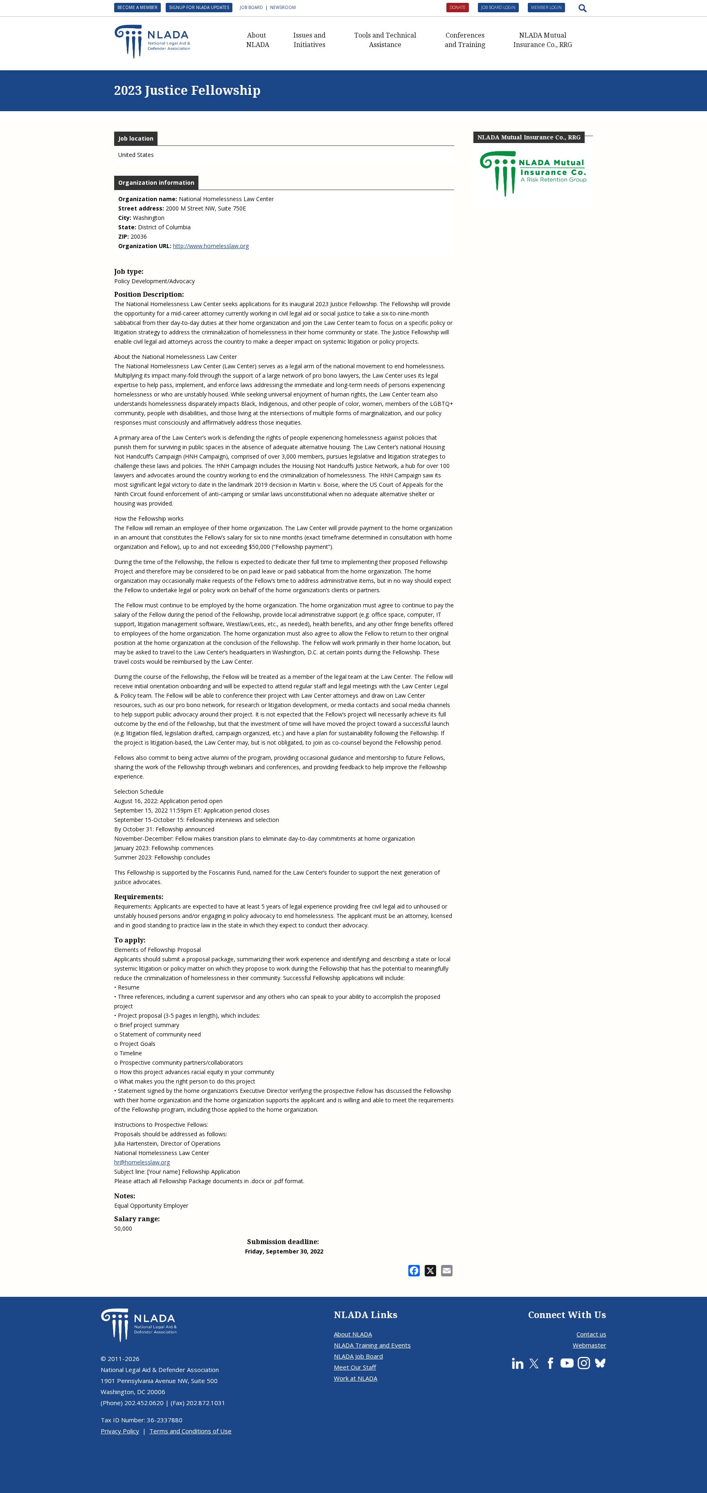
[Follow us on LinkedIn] (517, 1363)
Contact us (591, 1334)
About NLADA (257, 40)
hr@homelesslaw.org (142, 1162)
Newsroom (283, 7)
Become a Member (137, 7)
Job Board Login (498, 7)
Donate (458, 7)
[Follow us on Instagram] (584, 1363)
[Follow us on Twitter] (534, 1363)
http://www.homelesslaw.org (211, 246)
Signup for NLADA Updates (199, 7)
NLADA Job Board (358, 1356)
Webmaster (589, 1345)
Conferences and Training (465, 40)
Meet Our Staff (355, 1367)
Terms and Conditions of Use (190, 1431)
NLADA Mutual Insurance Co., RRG (542, 40)
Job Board (251, 7)
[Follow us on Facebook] (550, 1363)
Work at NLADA (355, 1378)
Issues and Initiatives (309, 40)
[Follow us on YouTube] (567, 1363)
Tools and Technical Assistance (385, 40)
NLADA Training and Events (372, 1345)
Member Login (546, 7)
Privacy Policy (120, 1431)
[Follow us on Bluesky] (600, 1363)
